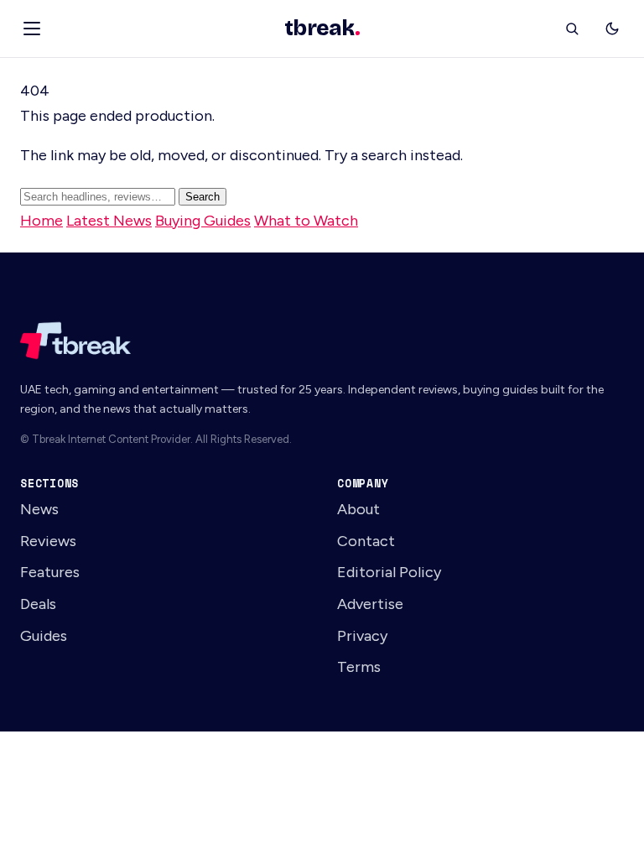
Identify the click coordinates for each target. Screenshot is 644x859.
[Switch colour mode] (612, 28)
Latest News (109, 220)
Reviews (48, 540)
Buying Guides (203, 220)
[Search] (571, 28)
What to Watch (306, 220)
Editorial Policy (389, 571)
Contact (366, 540)
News (39, 509)
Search (202, 196)
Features (50, 571)
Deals (38, 603)
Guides (43, 635)
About (358, 509)
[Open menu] (31, 28)
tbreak (322, 28)
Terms (359, 666)
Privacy (362, 635)
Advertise (370, 603)
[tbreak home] (322, 340)
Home (41, 220)
